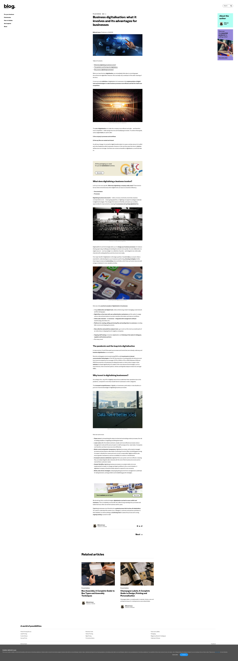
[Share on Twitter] (141, 526)
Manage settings (175, 654)
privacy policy (217, 652)
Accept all (184, 654)
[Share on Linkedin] (139, 526)
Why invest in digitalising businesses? (104, 69)
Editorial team (96, 32)
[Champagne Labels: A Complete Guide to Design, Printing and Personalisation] (137, 574)
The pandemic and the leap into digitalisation (106, 67)
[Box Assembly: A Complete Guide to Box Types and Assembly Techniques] (98, 574)
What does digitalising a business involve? (105, 65)
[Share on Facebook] (137, 526)
